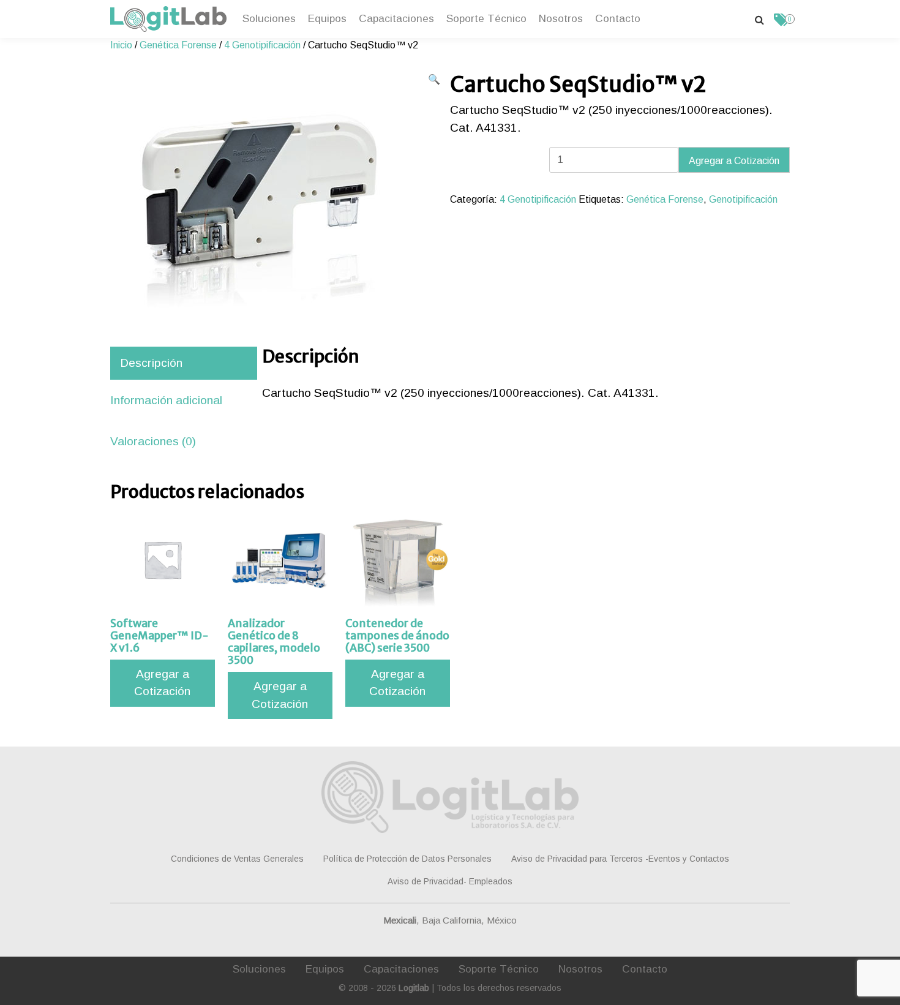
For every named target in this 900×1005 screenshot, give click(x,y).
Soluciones (269, 18)
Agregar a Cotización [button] (162, 683)
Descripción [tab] (151, 362)
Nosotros (561, 18)
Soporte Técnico (486, 18)
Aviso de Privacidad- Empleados (450, 881)
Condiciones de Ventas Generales (237, 859)
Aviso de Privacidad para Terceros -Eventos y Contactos (620, 859)
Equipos (327, 18)
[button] (434, 79)
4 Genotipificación (262, 45)
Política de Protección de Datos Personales (407, 859)
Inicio (121, 45)
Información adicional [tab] (166, 400)
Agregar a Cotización (734, 161)
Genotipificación (743, 199)
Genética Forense (178, 45)
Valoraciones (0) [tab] (153, 441)
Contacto (617, 18)
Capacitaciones (396, 18)
